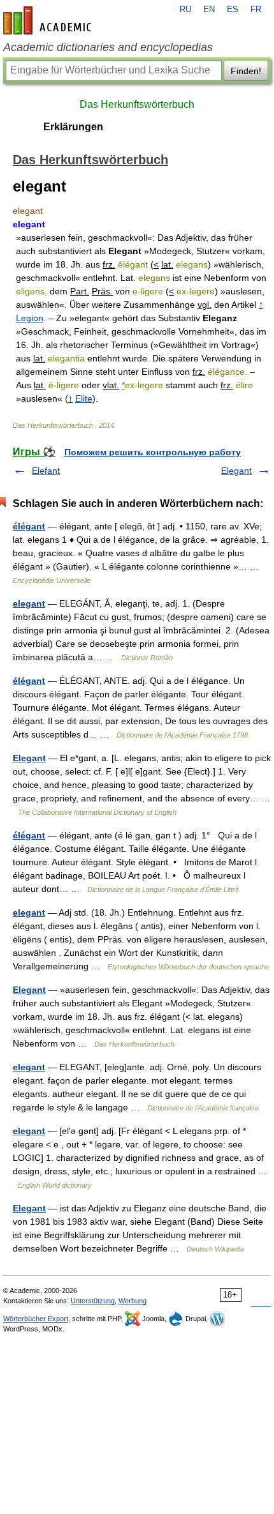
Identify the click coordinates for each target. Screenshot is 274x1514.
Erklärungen (73, 126)
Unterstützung (93, 1301)
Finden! (246, 71)
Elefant (46, 471)
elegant (29, 603)
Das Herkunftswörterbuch (137, 104)
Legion (29, 318)
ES (232, 9)
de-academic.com (49, 20)
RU (185, 9)
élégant (29, 526)
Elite (83, 398)
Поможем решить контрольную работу (152, 452)
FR (255, 9)
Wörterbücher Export (35, 1318)
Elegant (236, 471)
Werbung (133, 1301)
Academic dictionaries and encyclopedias (108, 47)
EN (209, 9)
